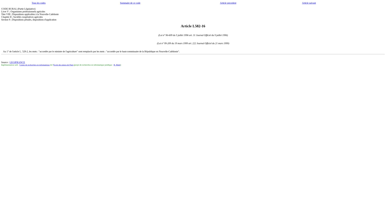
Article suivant (309, 3)
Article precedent (228, 3)
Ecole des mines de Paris (63, 65)
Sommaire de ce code (130, 3)
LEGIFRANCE (17, 62)
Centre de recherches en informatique (34, 65)
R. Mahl (117, 65)
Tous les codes (39, 3)
